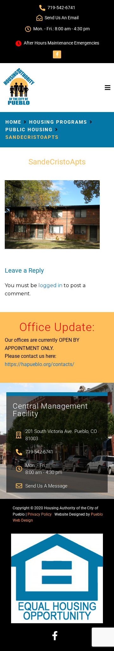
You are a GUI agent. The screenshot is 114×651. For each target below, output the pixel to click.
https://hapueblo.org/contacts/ (39, 364)
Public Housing (29, 130)
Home (13, 122)
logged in (50, 285)
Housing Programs (58, 122)
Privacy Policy (40, 514)
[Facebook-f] (57, 54)
